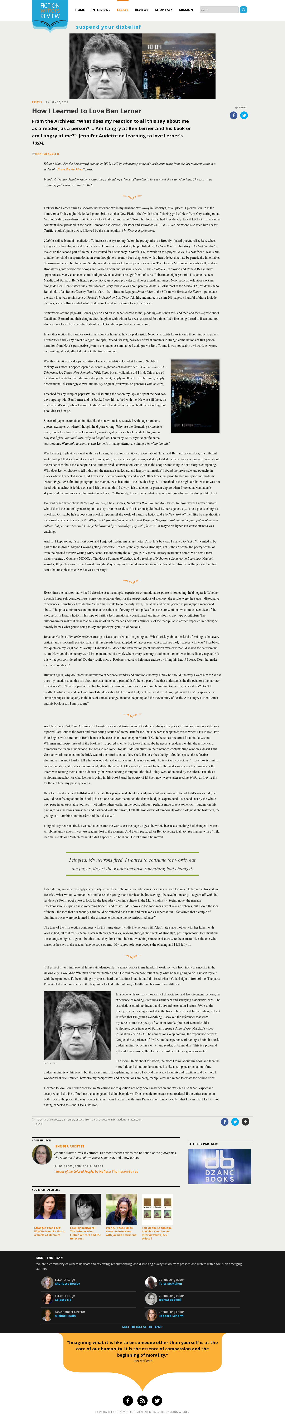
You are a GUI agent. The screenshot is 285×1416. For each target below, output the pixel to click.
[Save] (246, 1122)
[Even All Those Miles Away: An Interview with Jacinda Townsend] (121, 1209)
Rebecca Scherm (171, 1316)
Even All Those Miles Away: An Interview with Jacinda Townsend (121, 1231)
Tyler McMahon (170, 1284)
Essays (123, 10)
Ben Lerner (68, 1119)
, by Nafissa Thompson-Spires (97, 1171)
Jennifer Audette (47, 153)
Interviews (100, 10)
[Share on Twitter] (244, 115)
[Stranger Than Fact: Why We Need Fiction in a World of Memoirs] (50, 1209)
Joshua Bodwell (170, 1300)
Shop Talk (164, 10)
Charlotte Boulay (67, 1284)
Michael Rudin (65, 1316)
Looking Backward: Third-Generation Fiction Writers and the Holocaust (85, 1233)
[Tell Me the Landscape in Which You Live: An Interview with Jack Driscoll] (157, 1209)
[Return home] (50, 17)
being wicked (180, 1412)
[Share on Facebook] (234, 115)
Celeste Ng (63, 1300)
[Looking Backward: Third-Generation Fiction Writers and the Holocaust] (85, 1209)
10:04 (39, 1119)
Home (80, 10)
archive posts (52, 1119)
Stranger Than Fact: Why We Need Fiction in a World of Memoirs (49, 1231)
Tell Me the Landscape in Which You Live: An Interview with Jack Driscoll (157, 1233)
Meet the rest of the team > (142, 1327)
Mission (186, 10)
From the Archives (70, 169)
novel (39, 1123)
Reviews (142, 10)
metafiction (134, 1119)
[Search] (243, 10)
